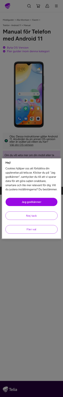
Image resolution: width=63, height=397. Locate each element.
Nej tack (31, 215)
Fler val (31, 229)
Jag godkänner (31, 202)
